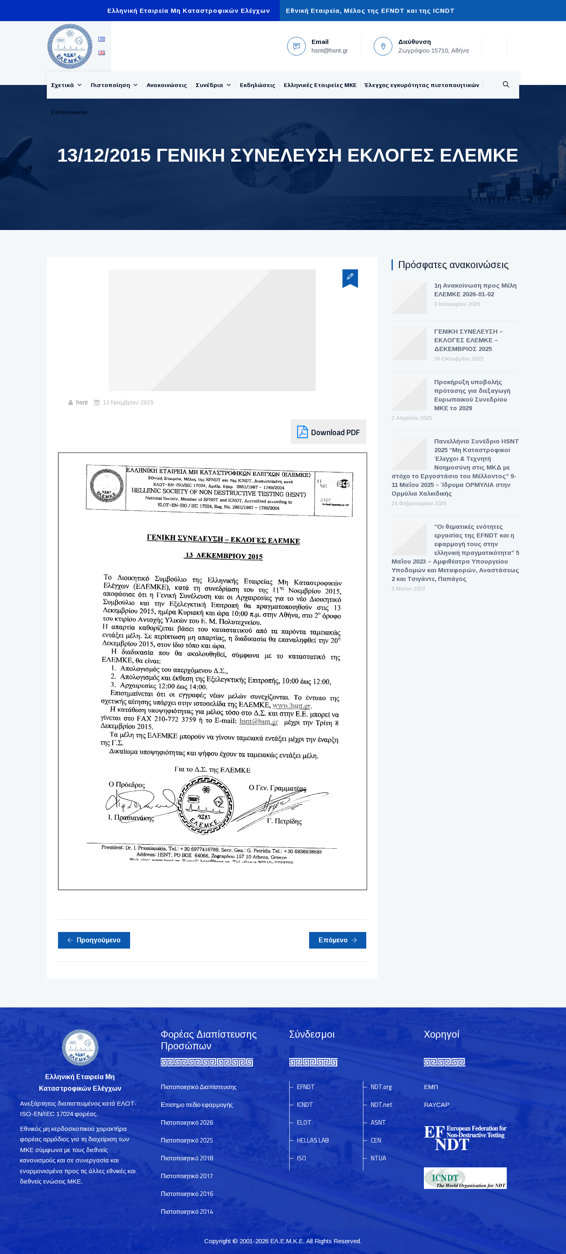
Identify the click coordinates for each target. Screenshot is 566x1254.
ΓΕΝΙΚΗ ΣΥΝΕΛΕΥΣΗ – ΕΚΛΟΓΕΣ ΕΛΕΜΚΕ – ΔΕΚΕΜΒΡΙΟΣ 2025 (468, 340)
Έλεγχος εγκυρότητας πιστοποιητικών (422, 85)
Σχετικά (62, 85)
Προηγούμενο (99, 940)
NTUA (378, 1158)
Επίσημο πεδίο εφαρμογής (197, 1104)
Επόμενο (333, 940)
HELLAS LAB (313, 1140)
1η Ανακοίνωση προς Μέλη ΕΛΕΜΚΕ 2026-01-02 (475, 290)
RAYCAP (437, 1104)
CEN (376, 1140)
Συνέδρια (209, 85)
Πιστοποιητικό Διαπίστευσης (199, 1087)
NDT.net (382, 1104)
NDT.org (381, 1087)
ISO (301, 1158)
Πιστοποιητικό (187, 1122)
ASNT (378, 1122)
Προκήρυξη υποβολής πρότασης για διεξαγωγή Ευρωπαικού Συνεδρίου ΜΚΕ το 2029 (472, 395)
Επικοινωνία (69, 112)
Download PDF (335, 432)
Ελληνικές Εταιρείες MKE (320, 85)
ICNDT (305, 1104)
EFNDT (306, 1087)
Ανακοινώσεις (167, 85)
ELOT (304, 1122)
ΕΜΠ (431, 1086)
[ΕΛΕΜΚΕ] (69, 46)
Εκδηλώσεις (258, 85)
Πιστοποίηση (110, 85)
